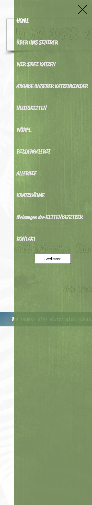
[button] (82, 9)
